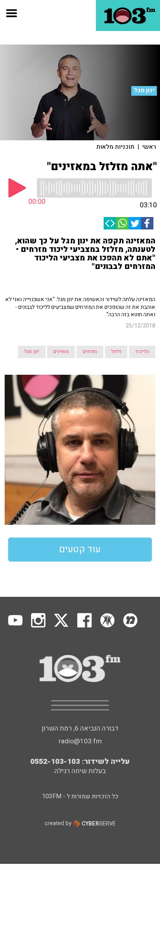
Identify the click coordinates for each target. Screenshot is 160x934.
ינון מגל (144, 90)
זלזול (116, 351)
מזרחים (90, 351)
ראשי (149, 147)
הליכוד (142, 351)
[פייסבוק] (147, 223)
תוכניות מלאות (115, 147)
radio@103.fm (80, 741)
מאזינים (61, 351)
